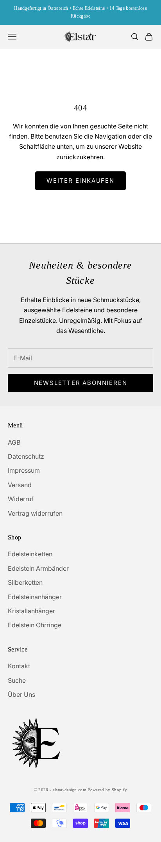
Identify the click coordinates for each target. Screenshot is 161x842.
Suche (17, 680)
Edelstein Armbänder (38, 568)
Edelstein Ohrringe (34, 625)
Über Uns (21, 694)
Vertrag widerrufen (35, 513)
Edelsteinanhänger (35, 597)
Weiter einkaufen (80, 180)
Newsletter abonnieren (80, 382)
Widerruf (21, 499)
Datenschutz (26, 456)
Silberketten (25, 582)
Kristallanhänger (31, 611)
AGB (14, 442)
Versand (20, 485)
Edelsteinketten (30, 554)
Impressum (24, 470)
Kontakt (19, 666)
